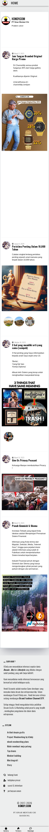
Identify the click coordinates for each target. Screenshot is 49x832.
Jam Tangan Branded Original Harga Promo (27, 57)
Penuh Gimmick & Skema (24, 526)
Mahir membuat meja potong (19, 746)
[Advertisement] (24, 194)
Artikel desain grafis (15, 732)
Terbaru (18, 831)
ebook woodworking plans (18, 741)
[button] (11, 775)
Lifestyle (21, 669)
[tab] (24, 661)
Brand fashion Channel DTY (31, 698)
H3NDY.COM (24, 806)
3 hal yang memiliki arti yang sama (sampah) (27, 346)
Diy (12, 669)
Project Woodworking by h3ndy (20, 737)
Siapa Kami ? (10, 661)
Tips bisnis (11, 751)
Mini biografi (12, 760)
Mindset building (14, 755)
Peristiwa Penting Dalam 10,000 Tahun (28, 248)
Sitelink (8, 725)
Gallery (6, 831)
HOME (14, 3)
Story (9, 765)
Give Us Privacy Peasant (24, 460)
